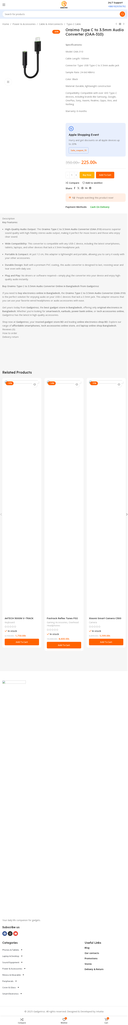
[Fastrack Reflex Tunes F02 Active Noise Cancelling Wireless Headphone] (64, 497)
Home (5, 24)
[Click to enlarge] (8, 81)
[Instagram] (10, 933)
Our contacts (92, 953)
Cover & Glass (9, 987)
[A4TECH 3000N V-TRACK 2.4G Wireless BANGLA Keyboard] (22, 497)
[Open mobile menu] (4, 5)
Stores (88, 963)
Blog (87, 947)
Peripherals (7, 981)
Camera (93, 622)
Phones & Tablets (10, 949)
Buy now (87, 174)
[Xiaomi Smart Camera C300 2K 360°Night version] (106, 497)
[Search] (122, 14)
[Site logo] (64, 4)
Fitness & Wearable (11, 974)
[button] (22, 642)
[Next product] (124, 24)
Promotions (91, 958)
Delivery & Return (94, 969)
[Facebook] (4, 933)
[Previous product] (116, 24)
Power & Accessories (24, 24)
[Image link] (14, 797)
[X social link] (78, 188)
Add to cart (105, 174)
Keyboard (10, 622)
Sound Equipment (10, 962)
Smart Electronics (10, 993)
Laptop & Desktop (10, 956)
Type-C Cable (73, 24)
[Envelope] (15, 933)
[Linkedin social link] (86, 188)
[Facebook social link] (74, 188)
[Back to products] (120, 24)
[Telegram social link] (90, 188)
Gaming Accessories (57, 622)
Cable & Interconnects (51, 24)
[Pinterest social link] (82, 188)
